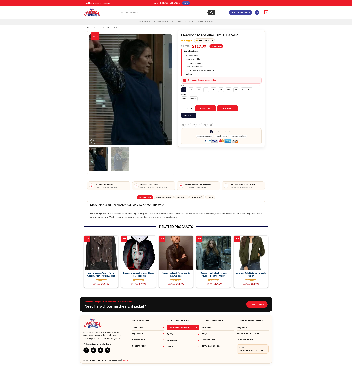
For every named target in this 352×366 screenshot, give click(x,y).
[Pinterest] (107, 350)
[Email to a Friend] (200, 125)
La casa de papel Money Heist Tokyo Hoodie (138, 274)
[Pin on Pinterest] (205, 125)
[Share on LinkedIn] (211, 125)
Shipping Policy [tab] (163, 197)
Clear (259, 85)
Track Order (137, 327)
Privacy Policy (208, 340)
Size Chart (189, 115)
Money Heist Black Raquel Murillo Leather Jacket (213, 274)
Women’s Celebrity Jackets (118, 28)
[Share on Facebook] (189, 125)
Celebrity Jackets (100, 28)
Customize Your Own (179, 327)
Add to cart (205, 108)
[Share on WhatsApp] (183, 125)
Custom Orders (178, 320)
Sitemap (125, 360)
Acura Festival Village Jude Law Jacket (176, 274)
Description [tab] (145, 197)
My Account (138, 333)
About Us (206, 327)
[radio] (183, 89)
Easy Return (242, 327)
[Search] (211, 12)
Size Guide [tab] (181, 197)
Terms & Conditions (211, 346)
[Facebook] (86, 350)
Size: (183, 86)
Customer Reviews (245, 340)
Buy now (227, 108)
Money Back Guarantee (248, 333)
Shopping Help (142, 320)
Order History (138, 340)
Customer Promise (250, 320)
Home (89, 28)
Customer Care (212, 320)
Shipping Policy (139, 346)
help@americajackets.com (251, 350)
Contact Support (257, 304)
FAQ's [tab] (210, 197)
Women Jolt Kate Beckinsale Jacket (251, 274)
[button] (257, 12)
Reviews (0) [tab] (197, 197)
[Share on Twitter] (194, 125)
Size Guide (172, 340)
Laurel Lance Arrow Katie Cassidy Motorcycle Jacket (101, 274)
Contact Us (172, 346)
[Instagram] (93, 350)
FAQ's (170, 334)
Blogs (204, 333)
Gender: (184, 95)
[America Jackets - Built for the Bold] (92, 12)
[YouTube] (100, 350)
